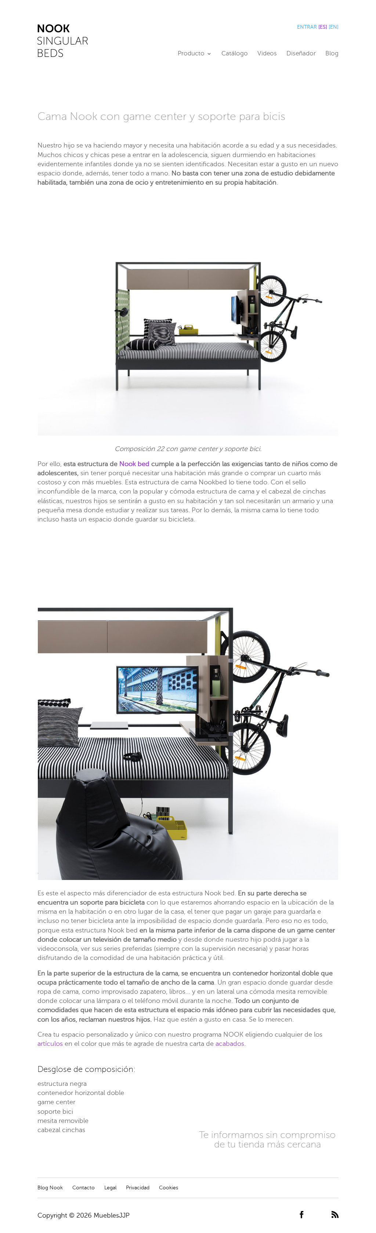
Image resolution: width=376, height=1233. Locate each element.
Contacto (83, 1187)
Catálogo (234, 54)
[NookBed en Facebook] (301, 1215)
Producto (191, 54)
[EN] (334, 27)
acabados (230, 1043)
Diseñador (301, 54)
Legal (110, 1187)
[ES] (322, 27)
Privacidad (137, 1187)
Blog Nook (50, 1187)
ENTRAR (307, 27)
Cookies (168, 1187)
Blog (332, 54)
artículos (50, 1043)
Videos (267, 54)
